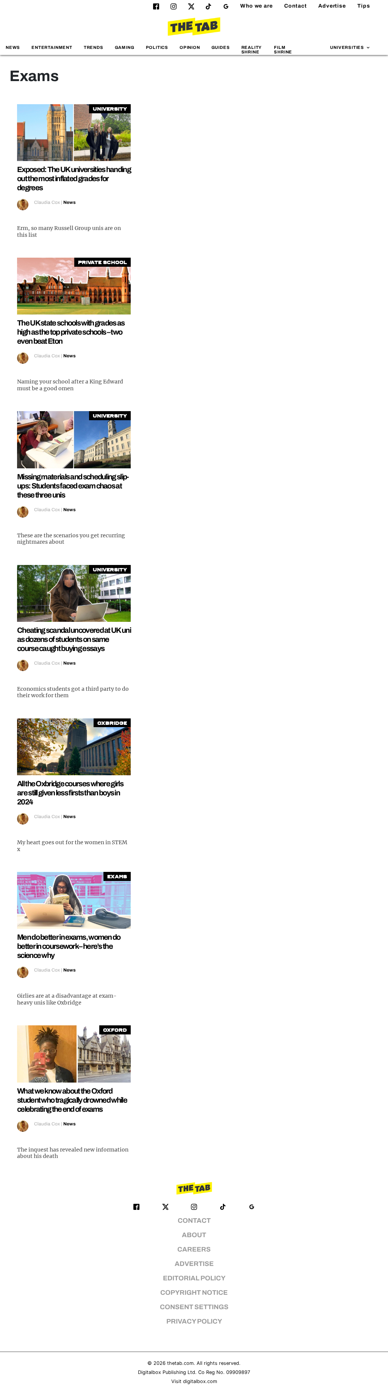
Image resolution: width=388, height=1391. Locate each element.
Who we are (256, 6)
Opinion (190, 47)
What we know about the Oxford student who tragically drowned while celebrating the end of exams (72, 1100)
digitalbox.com (200, 1381)
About (194, 1235)
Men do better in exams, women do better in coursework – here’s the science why (68, 946)
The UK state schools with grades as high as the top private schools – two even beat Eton (71, 332)
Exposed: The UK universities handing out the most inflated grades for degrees (74, 178)
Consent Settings (194, 1307)
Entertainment (51, 47)
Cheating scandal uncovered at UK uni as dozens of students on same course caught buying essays (74, 639)
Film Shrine (283, 49)
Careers (194, 1249)
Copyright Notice (194, 1292)
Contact (295, 6)
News (13, 47)
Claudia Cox (47, 202)
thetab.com (180, 1363)
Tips (363, 6)
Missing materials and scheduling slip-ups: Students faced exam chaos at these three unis (72, 486)
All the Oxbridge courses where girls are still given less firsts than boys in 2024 (70, 792)
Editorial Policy (194, 1278)
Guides (220, 47)
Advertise (332, 6)
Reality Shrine (251, 49)
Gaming (125, 47)
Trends (93, 47)
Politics (157, 47)
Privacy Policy (194, 1321)
